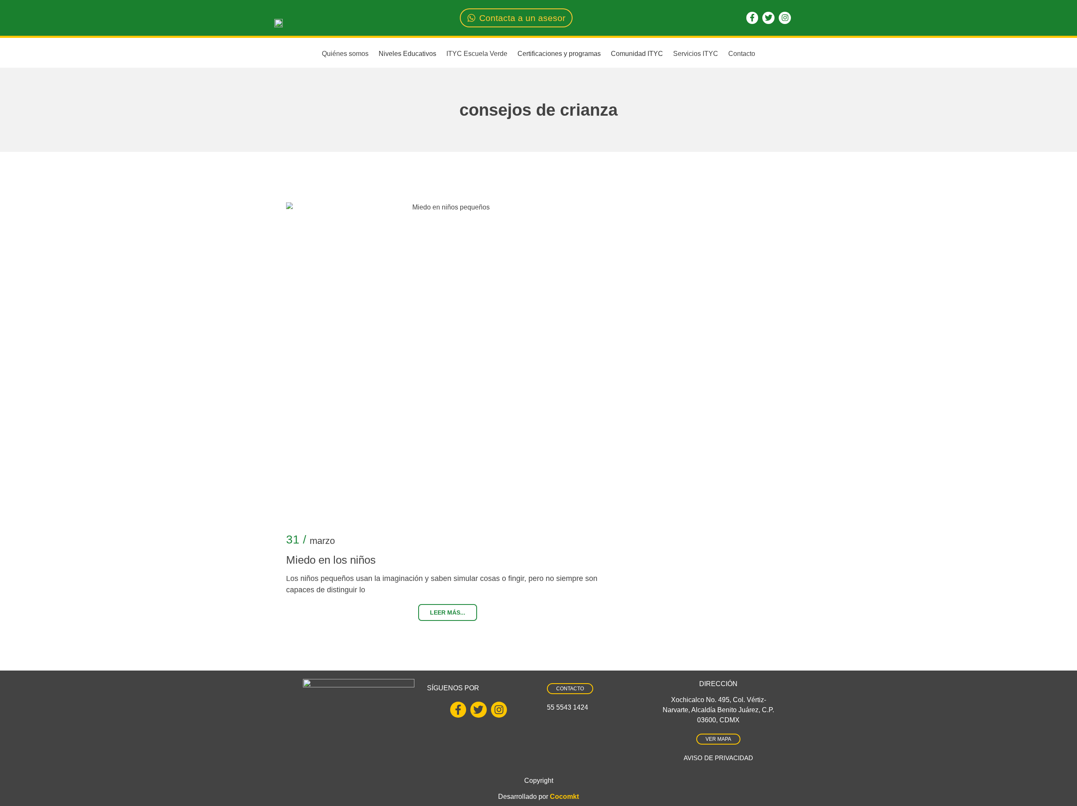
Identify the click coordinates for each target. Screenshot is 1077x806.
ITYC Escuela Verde (476, 53)
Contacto (741, 53)
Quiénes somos (345, 53)
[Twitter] (768, 18)
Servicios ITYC (695, 53)
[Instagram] (785, 18)
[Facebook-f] (752, 18)
